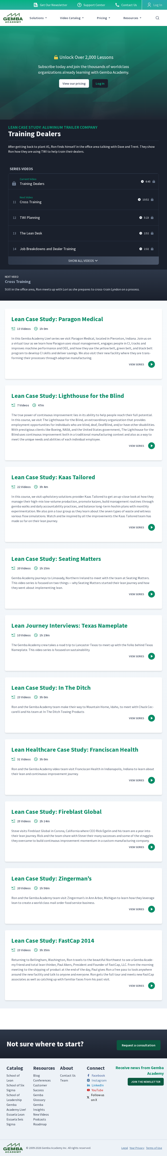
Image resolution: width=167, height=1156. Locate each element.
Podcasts (39, 1119)
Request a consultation (138, 1045)
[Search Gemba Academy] (157, 18)
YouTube (97, 1090)
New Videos (41, 1114)
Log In (100, 83)
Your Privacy (137, 1148)
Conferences (42, 1080)
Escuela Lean (15, 1114)
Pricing (102, 18)
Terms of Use (154, 1148)
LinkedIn (98, 1085)
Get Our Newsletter (53, 5)
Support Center (94, 5)
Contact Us (129, 5)
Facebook (98, 1075)
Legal (124, 1148)
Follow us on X (97, 1097)
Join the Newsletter (145, 1082)
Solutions (37, 18)
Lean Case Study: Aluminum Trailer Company (52, 127)
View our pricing (74, 83)
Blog (36, 1075)
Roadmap (40, 1124)
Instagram (99, 1080)
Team (64, 1080)
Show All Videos (81, 261)
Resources (130, 18)
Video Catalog (70, 18)
